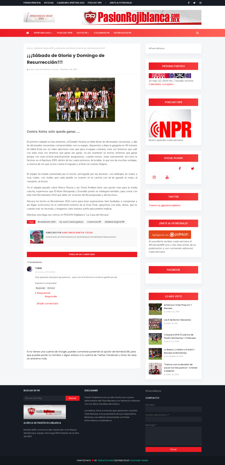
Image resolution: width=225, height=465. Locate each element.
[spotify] (167, 168)
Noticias (49, 2)
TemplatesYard (105, 460)
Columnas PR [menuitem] (101, 32)
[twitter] (194, 3)
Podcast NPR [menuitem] (64, 32)
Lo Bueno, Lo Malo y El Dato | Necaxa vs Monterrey (179, 351)
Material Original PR (44, 48)
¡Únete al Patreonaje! (121, 2)
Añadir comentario (47, 303)
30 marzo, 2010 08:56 (45, 272)
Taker (38, 268)
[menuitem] (28, 33)
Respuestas (43, 293)
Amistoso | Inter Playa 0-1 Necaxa (178, 306)
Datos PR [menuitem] (82, 32)
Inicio (29, 48)
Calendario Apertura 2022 (70, 2)
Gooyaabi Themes (139, 460)
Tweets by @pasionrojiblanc (165, 205)
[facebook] (189, 3)
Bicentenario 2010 (47, 221)
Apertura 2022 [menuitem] (42, 32)
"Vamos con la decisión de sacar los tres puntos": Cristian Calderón (180, 367)
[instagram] (199, 3)
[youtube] (167, 177)
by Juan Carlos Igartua (71, 221)
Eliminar (51, 288)
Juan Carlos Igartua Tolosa (44, 69)
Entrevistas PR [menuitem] (122, 32)
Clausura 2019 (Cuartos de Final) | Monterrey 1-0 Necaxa (180, 336)
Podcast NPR (95, 2)
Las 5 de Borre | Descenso (177, 319)
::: (105, 2)
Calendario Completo (161, 84)
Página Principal (32, 2)
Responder (40, 288)
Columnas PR (94, 221)
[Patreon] (154, 168)
